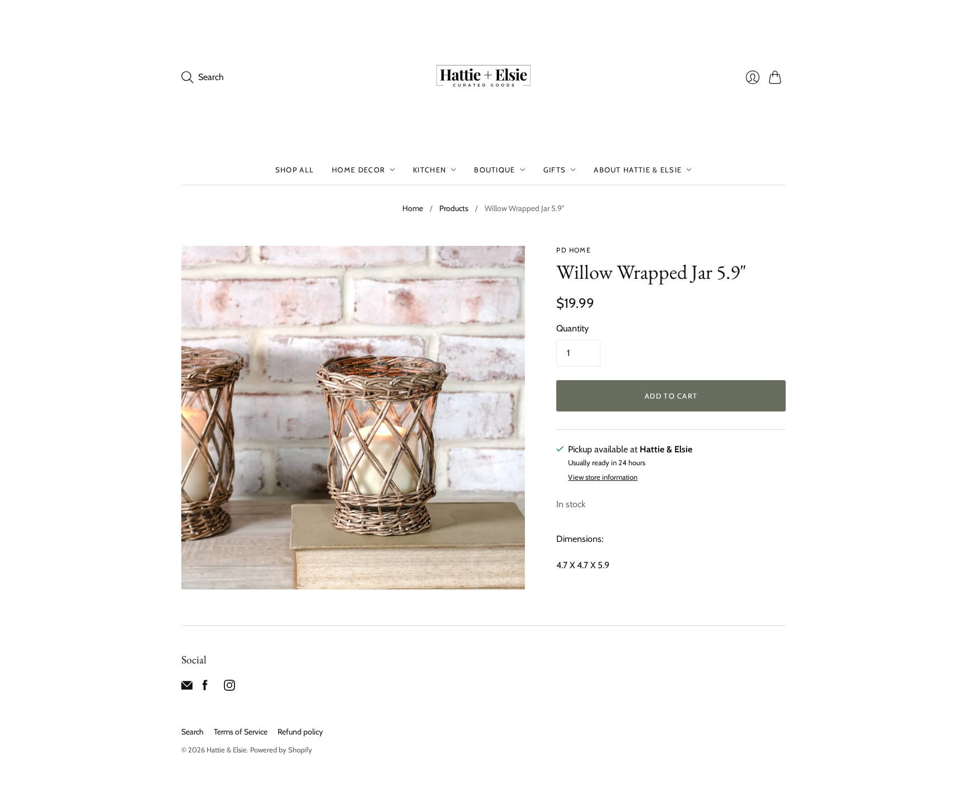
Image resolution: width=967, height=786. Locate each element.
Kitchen (429, 169)
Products (453, 208)
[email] (187, 687)
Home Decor (358, 169)
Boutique (494, 169)
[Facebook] (205, 687)
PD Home (573, 250)
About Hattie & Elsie (638, 169)
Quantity (572, 328)
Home (412, 208)
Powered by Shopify (281, 749)
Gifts (554, 169)
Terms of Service (240, 732)
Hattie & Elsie (226, 749)
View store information (602, 477)
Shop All (294, 169)
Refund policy (300, 732)
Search (192, 732)
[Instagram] (229, 687)
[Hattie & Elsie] (483, 77)
